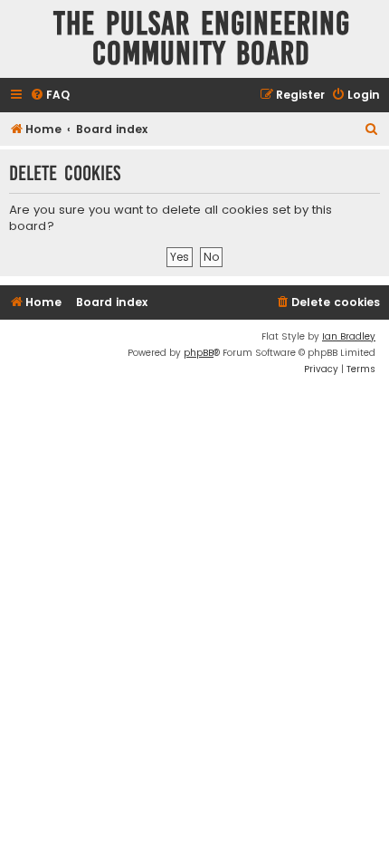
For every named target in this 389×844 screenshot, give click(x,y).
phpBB (198, 353)
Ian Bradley (348, 336)
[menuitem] (50, 95)
